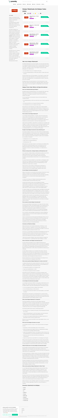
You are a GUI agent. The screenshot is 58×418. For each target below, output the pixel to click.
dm (23, 390)
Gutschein (28, 13)
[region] (10, 411)
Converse (38, 4)
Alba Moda (23, 408)
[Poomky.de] (13, 1)
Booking (34, 4)
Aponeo (24, 387)
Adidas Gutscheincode (30, 415)
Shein (43, 4)
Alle (24, 13)
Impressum (18, 416)
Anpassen (4, 414)
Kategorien (20, 4)
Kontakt (26, 416)
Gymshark (29, 4)
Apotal (24, 389)
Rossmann (25, 397)
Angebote (34, 13)
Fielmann (24, 394)
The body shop (25, 400)
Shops (15, 4)
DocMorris (24, 392)
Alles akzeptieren (15, 414)
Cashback (39, 13)
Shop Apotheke (25, 398)
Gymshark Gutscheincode (36, 415)
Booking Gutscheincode (41, 415)
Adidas (24, 4)
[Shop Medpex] (14, 10)
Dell (22, 411)
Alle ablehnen (9, 414)
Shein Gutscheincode (14, 416)
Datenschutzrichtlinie (22, 416)
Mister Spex (25, 395)
